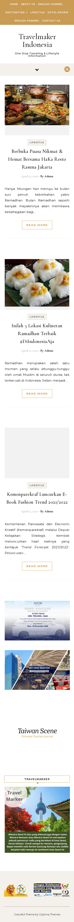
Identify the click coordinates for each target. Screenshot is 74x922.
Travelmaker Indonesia (37, 40)
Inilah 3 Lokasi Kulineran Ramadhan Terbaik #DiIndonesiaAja (37, 333)
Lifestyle (38, 12)
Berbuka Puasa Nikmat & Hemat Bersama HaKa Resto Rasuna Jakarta (37, 159)
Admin (48, 176)
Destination (15, 12)
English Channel (50, 4)
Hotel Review (58, 12)
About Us (28, 4)
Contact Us (51, 20)
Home (14, 4)
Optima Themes (49, 914)
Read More (37, 225)
